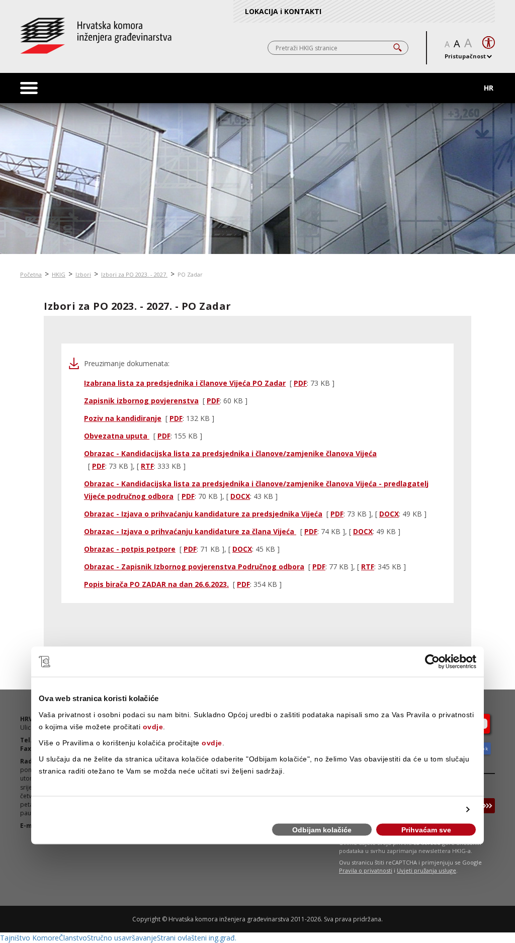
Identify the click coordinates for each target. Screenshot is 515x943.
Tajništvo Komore (29, 937)
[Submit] (487, 805)
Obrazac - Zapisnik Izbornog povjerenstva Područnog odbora (194, 566)
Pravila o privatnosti (365, 870)
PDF (300, 383)
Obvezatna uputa (116, 436)
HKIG (58, 274)
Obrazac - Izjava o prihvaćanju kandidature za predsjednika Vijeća (203, 514)
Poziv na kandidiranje (122, 418)
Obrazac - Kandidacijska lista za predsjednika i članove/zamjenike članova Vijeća (230, 453)
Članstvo (73, 937)
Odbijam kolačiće (322, 830)
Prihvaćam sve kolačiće (426, 831)
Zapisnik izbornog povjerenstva (141, 400)
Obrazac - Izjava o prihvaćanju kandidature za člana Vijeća (190, 531)
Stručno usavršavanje (122, 937)
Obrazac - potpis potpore (130, 549)
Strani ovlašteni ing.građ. (196, 937)
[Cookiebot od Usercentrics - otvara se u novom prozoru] (432, 661)
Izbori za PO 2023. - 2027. (134, 274)
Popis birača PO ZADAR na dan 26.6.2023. (156, 584)
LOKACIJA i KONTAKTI (283, 11)
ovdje (153, 726)
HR (488, 88)
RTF (147, 466)
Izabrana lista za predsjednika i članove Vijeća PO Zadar (185, 383)
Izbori (83, 274)
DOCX (240, 496)
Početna (31, 274)
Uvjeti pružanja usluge (426, 870)
